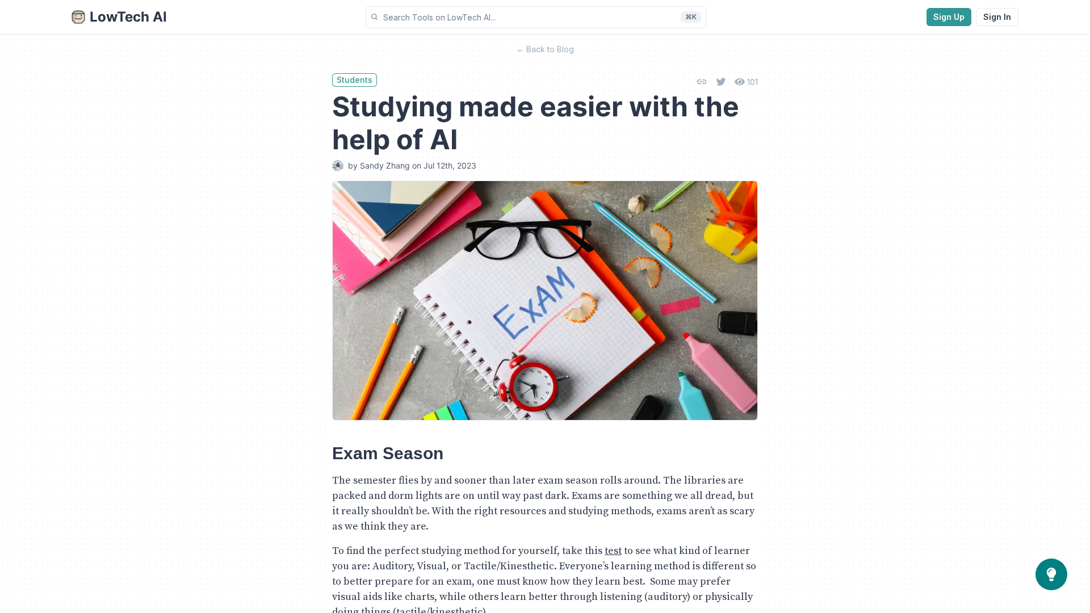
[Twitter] (721, 81)
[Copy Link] (701, 81)
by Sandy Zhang (379, 165)
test (613, 550)
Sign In (997, 17)
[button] (536, 17)
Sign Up (949, 17)
